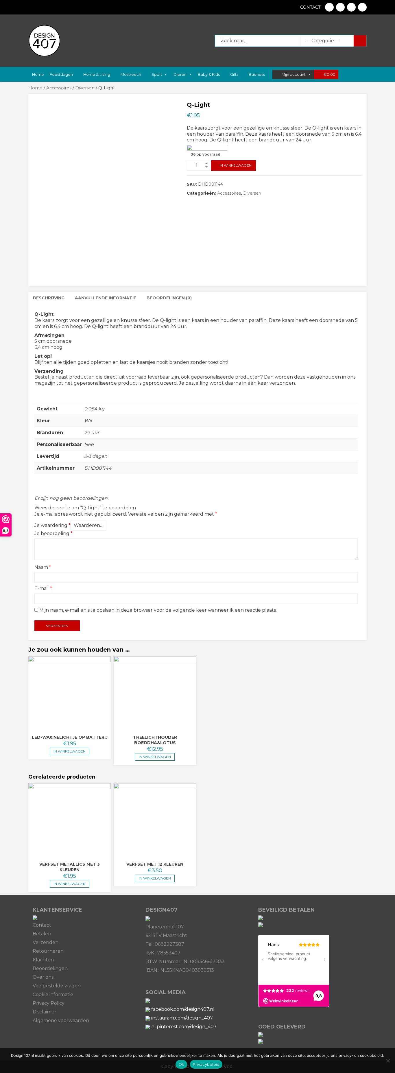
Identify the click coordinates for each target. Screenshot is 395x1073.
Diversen (85, 88)
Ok (181, 1064)
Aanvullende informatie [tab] (105, 297)
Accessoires (58, 88)
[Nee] (388, 1060)
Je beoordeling (53, 533)
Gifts (234, 74)
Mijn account (294, 74)
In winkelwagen (155, 757)
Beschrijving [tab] (48, 297)
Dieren (180, 74)
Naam (42, 567)
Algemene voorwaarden (61, 1020)
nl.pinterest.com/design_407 (184, 1026)
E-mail (43, 588)
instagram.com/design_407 (182, 1018)
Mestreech (131, 74)
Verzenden (45, 942)
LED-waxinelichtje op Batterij (70, 737)
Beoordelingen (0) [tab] (169, 297)
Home (37, 74)
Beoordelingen (50, 968)
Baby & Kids (209, 74)
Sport (157, 74)
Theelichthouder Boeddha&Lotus (155, 740)
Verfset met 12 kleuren (154, 864)
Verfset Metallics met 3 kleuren (69, 867)
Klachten (43, 960)
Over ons (43, 977)
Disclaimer (44, 1012)
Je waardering (52, 525)
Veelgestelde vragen (57, 986)
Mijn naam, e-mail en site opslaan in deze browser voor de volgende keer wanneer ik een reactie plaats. (158, 610)
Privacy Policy (48, 1003)
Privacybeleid (206, 1064)
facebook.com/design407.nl (183, 1009)
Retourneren (48, 951)
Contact (310, 7)
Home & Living (96, 74)
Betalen (42, 933)
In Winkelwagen (235, 165)
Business (257, 74)
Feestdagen (61, 74)
